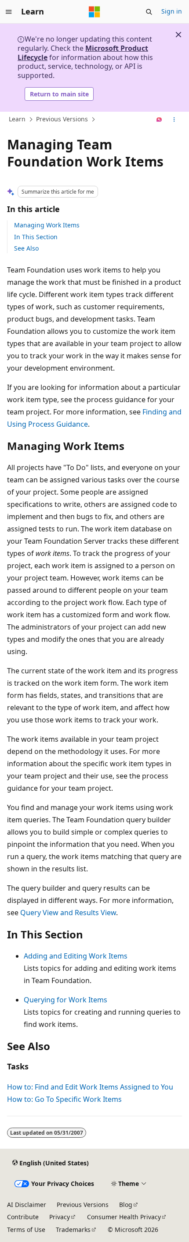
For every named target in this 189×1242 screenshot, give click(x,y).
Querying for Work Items (65, 1000)
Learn (17, 119)
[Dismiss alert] (178, 35)
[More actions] (174, 120)
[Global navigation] (9, 12)
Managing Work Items (47, 225)
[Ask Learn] (159, 120)
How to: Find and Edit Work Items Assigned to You (90, 1087)
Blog (125, 1204)
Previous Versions (62, 119)
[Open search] (149, 12)
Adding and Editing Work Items (75, 956)
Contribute (23, 1217)
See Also (26, 248)
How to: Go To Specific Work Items (64, 1099)
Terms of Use (26, 1229)
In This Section (36, 237)
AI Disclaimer (26, 1204)
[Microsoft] (94, 12)
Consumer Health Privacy (124, 1217)
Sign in (171, 11)
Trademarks (73, 1229)
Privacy (59, 1217)
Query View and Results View (68, 912)
